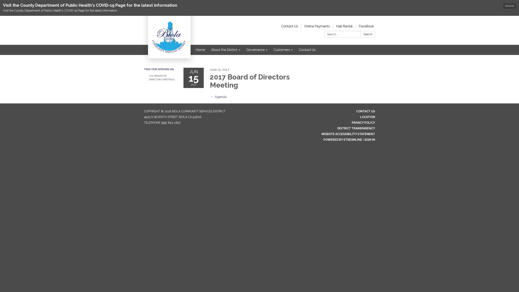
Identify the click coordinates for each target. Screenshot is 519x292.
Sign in (369, 139)
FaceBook (366, 26)
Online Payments (317, 26)
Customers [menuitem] (281, 50)
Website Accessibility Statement (348, 134)
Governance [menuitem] (255, 50)
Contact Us (289, 26)
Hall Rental (344, 26)
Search (368, 34)
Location (367, 117)
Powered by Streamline (343, 139)
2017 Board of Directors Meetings (162, 77)
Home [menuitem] (200, 50)
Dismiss (509, 5)
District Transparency (356, 128)
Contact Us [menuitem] (307, 50)
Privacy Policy (363, 122)
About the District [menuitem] (224, 50)
